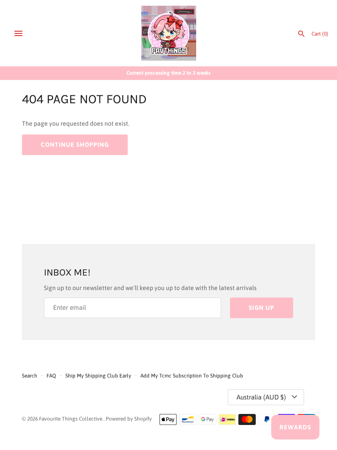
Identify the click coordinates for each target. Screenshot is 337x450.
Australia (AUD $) (261, 397)
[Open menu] (18, 33)
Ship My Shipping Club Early (99, 376)
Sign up (261, 307)
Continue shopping (75, 144)
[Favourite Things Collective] (168, 33)
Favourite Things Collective (71, 419)
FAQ (51, 376)
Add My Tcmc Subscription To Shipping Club (191, 376)
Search (29, 376)
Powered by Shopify (129, 419)
